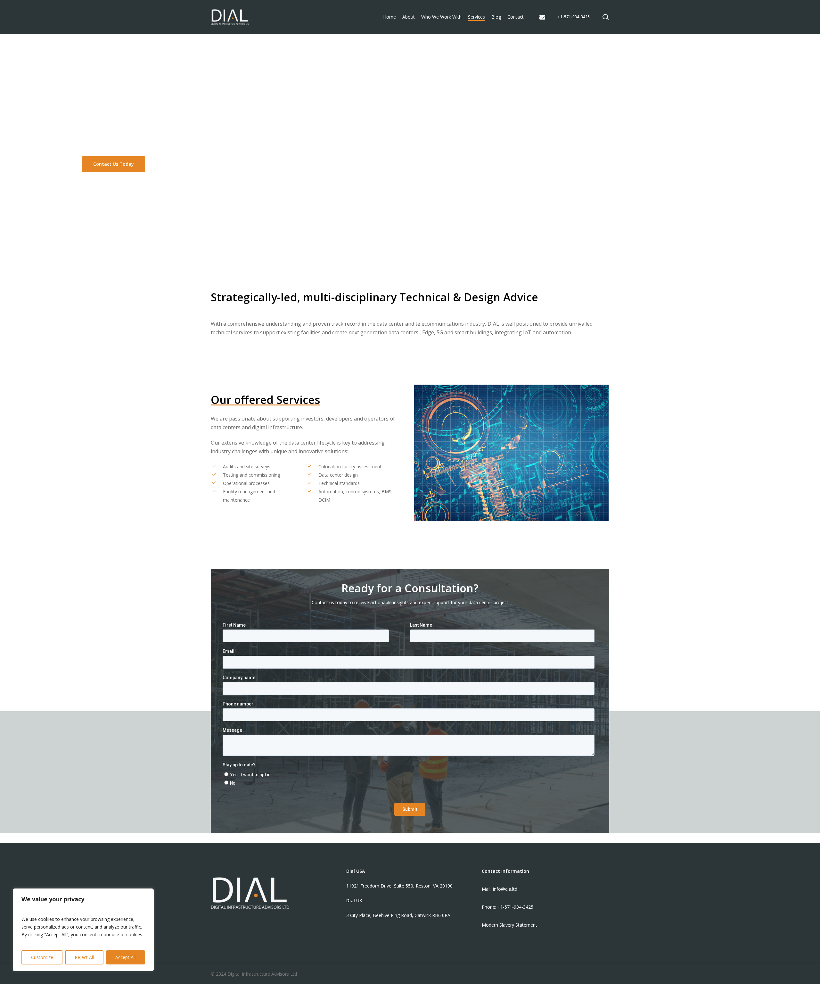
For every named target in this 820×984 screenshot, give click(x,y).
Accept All (125, 957)
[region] (83, 929)
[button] (113, 164)
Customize (42, 957)
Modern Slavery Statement (509, 925)
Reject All (84, 957)
